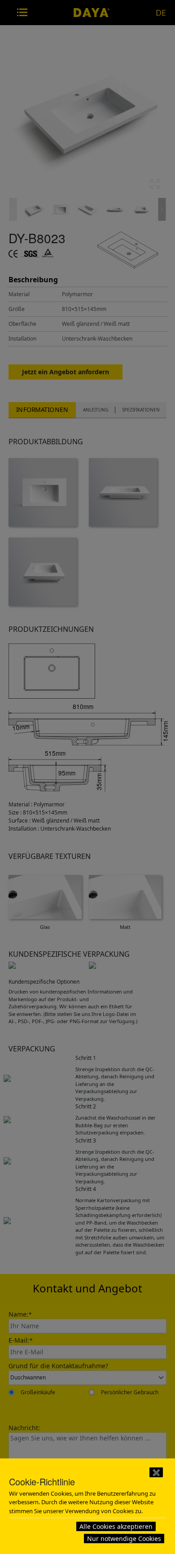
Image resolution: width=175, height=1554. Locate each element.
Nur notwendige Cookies (124, 1538)
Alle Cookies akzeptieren (116, 1526)
